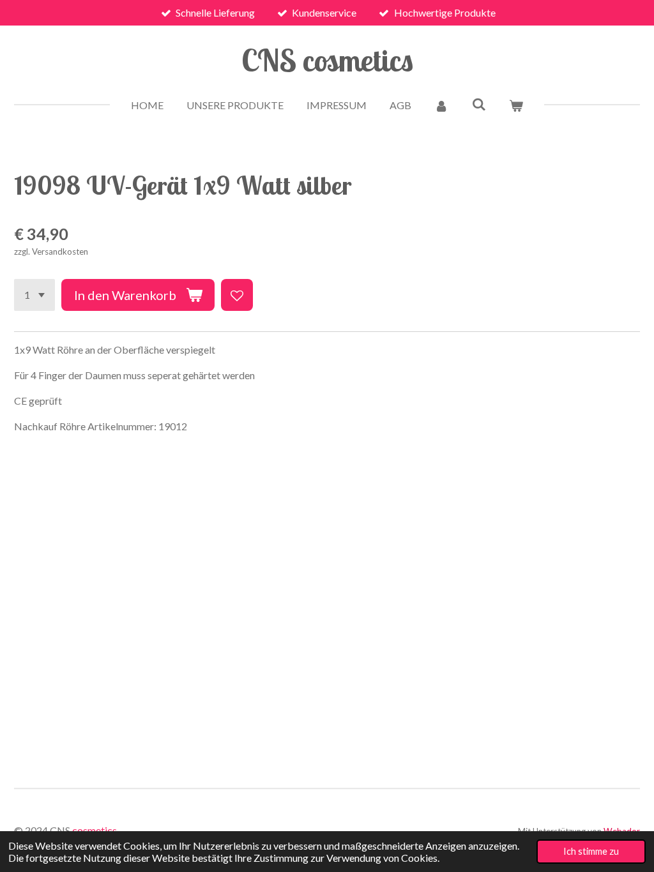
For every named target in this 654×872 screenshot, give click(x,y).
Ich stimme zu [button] (591, 851)
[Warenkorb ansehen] (516, 105)
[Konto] (441, 105)
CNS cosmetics (327, 60)
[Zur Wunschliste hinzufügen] (237, 295)
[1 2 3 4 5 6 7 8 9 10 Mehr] (34, 295)
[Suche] (478, 103)
